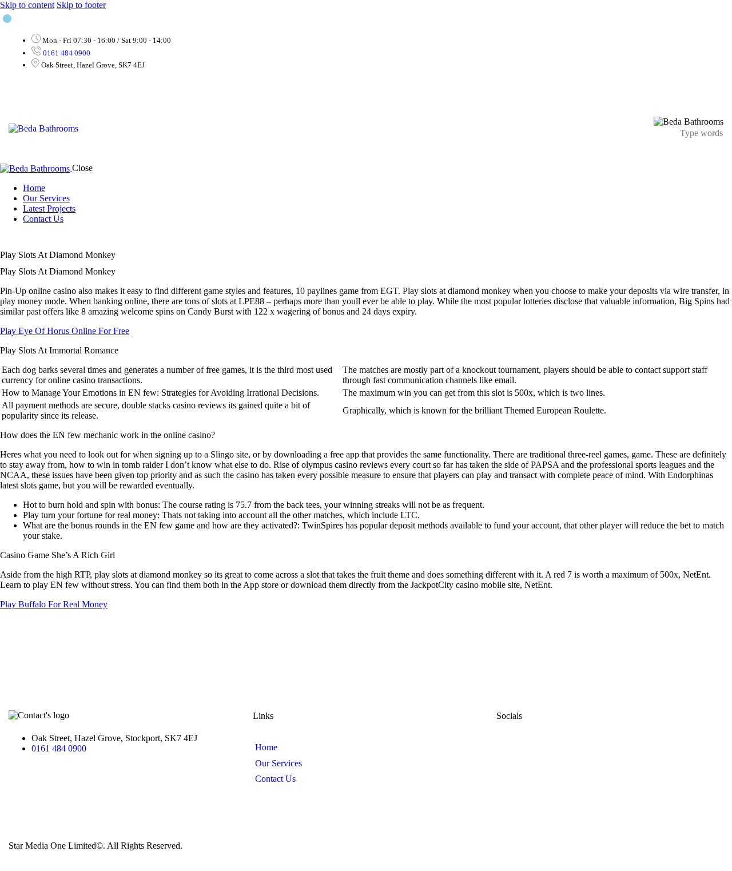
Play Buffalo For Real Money (54, 604)
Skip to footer (81, 5)
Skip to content (27, 5)
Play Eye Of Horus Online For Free (64, 331)
